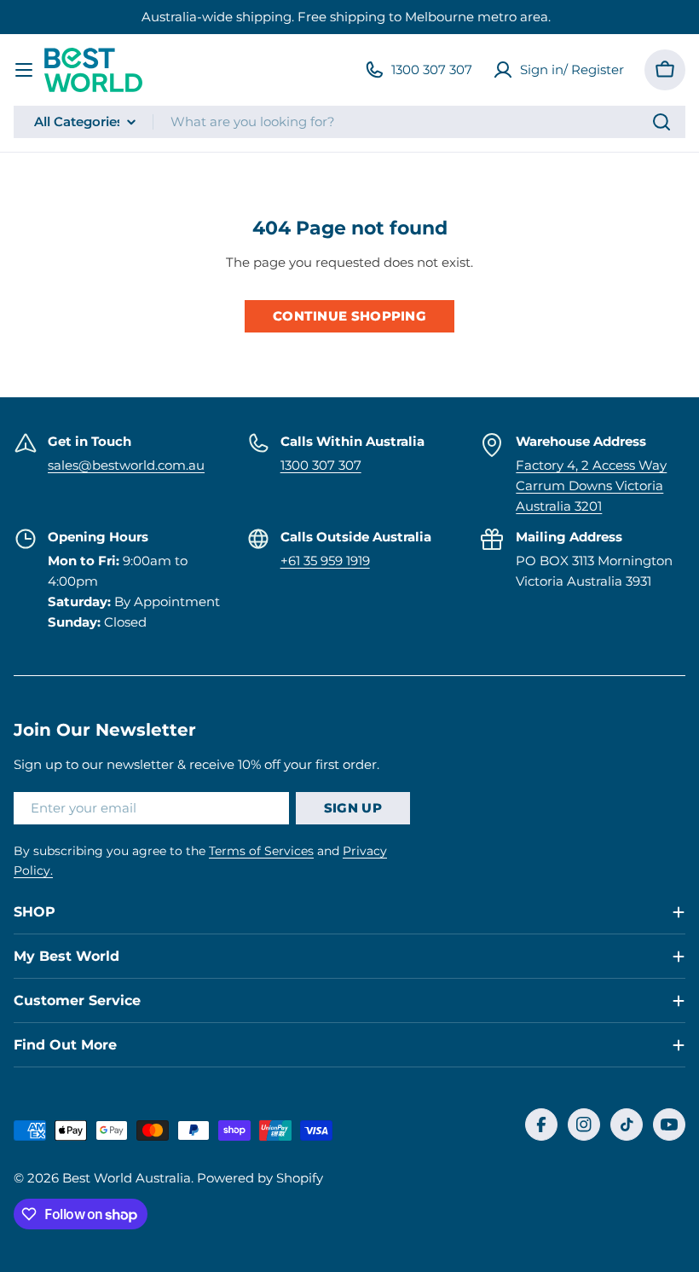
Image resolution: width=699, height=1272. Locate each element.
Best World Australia (126, 1178)
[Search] (661, 122)
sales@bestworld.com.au (126, 465)
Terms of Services (261, 851)
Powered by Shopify (260, 1178)
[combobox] (349, 122)
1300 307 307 (320, 465)
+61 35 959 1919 (325, 560)
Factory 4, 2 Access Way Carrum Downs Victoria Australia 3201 (591, 485)
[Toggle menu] (24, 70)
